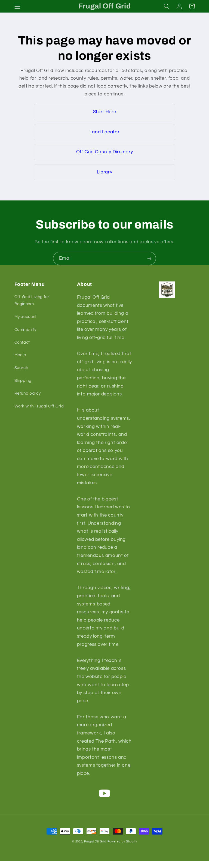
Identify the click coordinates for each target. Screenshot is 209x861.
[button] (17, 6)
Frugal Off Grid (95, 841)
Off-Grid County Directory (104, 151)
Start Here (104, 111)
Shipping (23, 381)
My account (25, 317)
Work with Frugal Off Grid (39, 406)
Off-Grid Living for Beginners (31, 300)
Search (21, 368)
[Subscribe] (149, 258)
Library (104, 172)
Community (25, 330)
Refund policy (27, 393)
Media (20, 355)
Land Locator (105, 132)
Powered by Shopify (122, 841)
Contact (22, 342)
